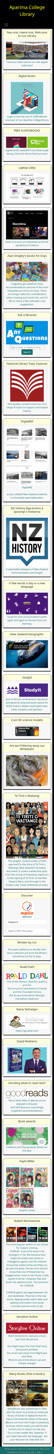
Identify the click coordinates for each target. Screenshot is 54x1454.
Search (27, 352)
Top (45, 1452)
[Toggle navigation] (6, 25)
